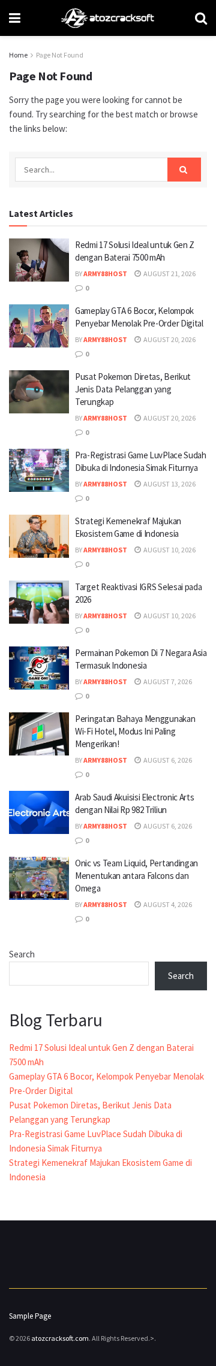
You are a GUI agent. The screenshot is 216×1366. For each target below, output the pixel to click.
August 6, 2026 (167, 759)
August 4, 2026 (167, 904)
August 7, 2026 (167, 681)
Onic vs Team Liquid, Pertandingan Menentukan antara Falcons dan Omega (136, 875)
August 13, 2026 (169, 483)
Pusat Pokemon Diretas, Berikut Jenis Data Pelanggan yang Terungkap (133, 389)
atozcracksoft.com (60, 1338)
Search (22, 954)
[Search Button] (184, 170)
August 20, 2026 (169, 339)
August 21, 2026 (169, 273)
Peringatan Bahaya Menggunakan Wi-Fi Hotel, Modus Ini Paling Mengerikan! (135, 731)
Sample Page (30, 1316)
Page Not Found (59, 54)
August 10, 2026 (169, 549)
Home (18, 54)
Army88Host (105, 273)
